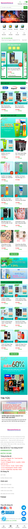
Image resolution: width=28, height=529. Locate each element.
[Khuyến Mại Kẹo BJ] (14, 262)
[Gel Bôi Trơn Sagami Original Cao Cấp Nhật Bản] (7, 168)
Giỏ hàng (25, 4)
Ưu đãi (24, 33)
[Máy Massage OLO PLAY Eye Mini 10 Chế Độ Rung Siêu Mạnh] (7, 213)
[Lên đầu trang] (24, 523)
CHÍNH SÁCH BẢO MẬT (6, 484)
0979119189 (6, 453)
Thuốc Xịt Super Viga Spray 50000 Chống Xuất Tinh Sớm (6, 346)
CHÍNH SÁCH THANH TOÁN (7, 487)
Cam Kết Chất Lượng (16, 29)
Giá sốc (4, 29)
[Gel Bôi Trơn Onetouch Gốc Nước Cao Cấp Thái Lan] (21, 190)
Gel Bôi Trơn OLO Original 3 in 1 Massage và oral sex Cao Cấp (6, 156)
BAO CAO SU (5, 83)
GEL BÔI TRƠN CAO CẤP (8, 115)
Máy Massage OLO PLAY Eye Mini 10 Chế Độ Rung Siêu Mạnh (6, 223)
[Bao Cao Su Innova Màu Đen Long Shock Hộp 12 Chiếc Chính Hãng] (15, 59)
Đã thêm (11, 33)
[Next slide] (26, 412)
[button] (2, 64)
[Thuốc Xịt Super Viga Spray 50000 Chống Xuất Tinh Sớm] (7, 336)
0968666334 (6, 450)
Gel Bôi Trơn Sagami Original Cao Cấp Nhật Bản (7, 177)
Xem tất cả (14, 254)
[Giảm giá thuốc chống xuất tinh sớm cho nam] (14, 375)
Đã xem (17, 33)
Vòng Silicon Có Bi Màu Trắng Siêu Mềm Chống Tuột (20, 223)
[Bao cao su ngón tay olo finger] (14, 274)
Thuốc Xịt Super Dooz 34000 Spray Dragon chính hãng (21, 346)
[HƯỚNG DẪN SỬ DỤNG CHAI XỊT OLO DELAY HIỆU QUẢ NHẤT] (14, 407)
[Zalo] (7, 508)
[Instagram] (10, 508)
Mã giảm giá (22, 29)
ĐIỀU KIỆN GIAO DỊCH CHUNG (7, 493)
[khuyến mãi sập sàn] (14, 128)
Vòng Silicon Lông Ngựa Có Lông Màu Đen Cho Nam (6, 246)
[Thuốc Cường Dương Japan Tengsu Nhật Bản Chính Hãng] (7, 313)
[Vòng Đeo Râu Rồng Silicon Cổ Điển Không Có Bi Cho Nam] (21, 236)
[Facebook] (2, 508)
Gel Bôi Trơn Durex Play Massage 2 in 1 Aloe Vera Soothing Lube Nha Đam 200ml (20, 178)
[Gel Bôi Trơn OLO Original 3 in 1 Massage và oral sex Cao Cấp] (7, 145)
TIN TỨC (5, 398)
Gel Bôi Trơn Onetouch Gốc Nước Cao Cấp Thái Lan (20, 200)
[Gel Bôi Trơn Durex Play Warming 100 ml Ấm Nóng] (7, 190)
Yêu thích (4, 33)
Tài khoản (24, 527)
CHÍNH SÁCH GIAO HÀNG (6, 490)
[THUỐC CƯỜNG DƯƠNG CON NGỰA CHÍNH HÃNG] (7, 290)
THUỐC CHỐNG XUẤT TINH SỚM (11, 282)
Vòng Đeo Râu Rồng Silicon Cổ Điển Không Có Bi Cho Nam (21, 246)
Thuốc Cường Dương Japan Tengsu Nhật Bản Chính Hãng (6, 323)
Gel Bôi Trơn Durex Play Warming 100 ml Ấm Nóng (6, 200)
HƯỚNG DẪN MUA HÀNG (6, 478)
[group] (14, 16)
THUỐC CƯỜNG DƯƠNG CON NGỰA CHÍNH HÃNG (6, 300)
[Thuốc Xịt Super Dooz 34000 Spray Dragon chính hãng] (21, 336)
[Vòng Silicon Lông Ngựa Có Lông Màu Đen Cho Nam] (7, 236)
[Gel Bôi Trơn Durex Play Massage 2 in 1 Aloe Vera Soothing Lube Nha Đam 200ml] (21, 168)
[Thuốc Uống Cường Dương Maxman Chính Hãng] (21, 290)
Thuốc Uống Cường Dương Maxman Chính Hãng (21, 300)
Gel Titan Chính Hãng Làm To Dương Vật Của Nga (20, 155)
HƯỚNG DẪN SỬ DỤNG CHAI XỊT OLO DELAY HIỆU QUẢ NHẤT (12, 416)
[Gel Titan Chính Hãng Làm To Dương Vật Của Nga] (21, 145)
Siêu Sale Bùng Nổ (14, 45)
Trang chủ (3, 527)
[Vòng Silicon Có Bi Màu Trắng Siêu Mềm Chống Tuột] (21, 213)
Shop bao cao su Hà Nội (10, 520)
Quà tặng (10, 29)
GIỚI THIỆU (3, 475)
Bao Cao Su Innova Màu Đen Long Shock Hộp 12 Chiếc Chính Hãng (14, 70)
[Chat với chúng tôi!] (23, 513)
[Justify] (25, 7)
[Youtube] (5, 508)
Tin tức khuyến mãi (6, 38)
